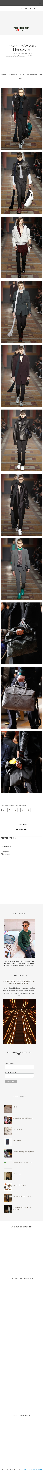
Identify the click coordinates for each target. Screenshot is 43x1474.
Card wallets (17, 1140)
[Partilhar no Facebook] (9, 810)
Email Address (9, 1064)
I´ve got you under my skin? (22, 1196)
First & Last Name (10, 1072)
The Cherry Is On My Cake (31, 1469)
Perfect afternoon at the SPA (22, 1163)
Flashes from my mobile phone (23, 1152)
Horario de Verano (19, 1185)
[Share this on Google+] (22, 810)
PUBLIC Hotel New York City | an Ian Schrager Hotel (19, 982)
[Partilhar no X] (16, 810)
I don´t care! (17, 1174)
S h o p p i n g (17, 1129)
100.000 (15, 1107)
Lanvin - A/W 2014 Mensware (15, 805)
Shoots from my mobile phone (23, 1118)
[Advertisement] (21, 1337)
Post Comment (32, 56)
